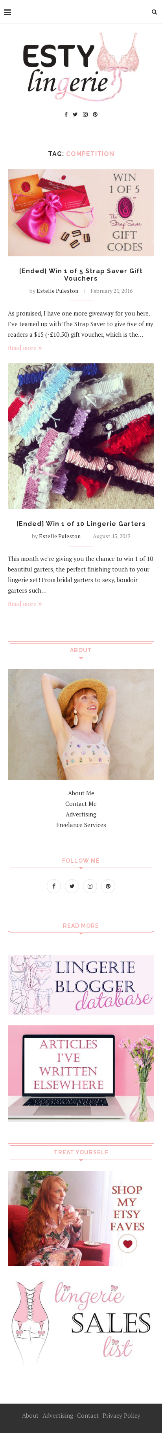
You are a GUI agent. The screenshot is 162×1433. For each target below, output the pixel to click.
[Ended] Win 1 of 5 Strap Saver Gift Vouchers (81, 274)
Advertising (81, 814)
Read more (22, 348)
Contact (88, 1415)
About (30, 1415)
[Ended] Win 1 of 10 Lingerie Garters (81, 524)
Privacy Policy (121, 1415)
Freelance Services (81, 825)
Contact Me (81, 803)
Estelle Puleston (57, 290)
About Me (81, 793)
